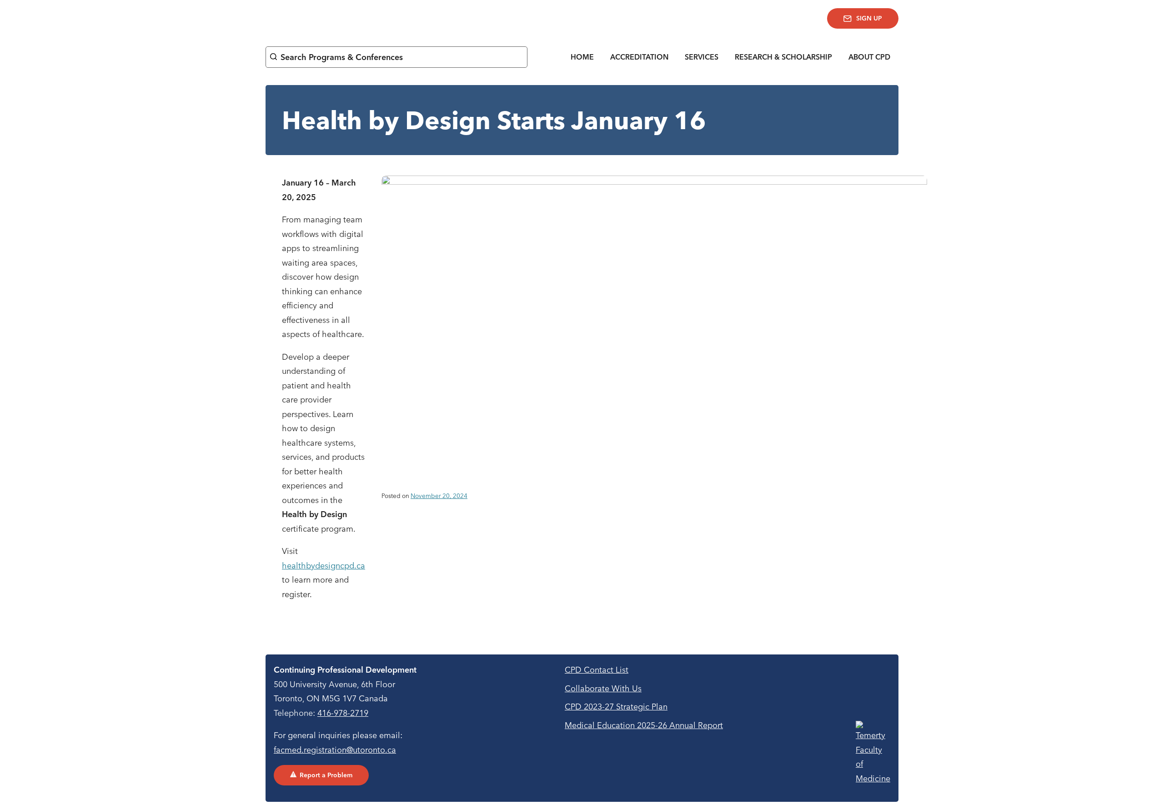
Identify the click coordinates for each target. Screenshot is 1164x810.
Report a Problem (326, 775)
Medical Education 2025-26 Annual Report (644, 725)
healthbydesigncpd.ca (323, 565)
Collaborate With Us (603, 688)
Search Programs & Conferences (342, 57)
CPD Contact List (596, 669)
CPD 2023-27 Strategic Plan (616, 706)
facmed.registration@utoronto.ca (335, 750)
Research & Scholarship (783, 56)
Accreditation (639, 56)
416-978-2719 (342, 713)
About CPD (869, 56)
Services (701, 56)
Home (582, 56)
